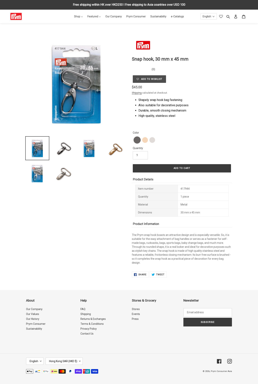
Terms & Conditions (92, 323)
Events (136, 314)
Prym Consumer (36, 323)
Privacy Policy (88, 328)
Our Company (34, 309)
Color (136, 132)
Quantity (138, 148)
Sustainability (34, 328)
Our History (32, 318)
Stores (136, 309)
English (34, 361)
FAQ (82, 309)
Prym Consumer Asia (221, 371)
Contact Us (86, 333)
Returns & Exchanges (93, 318)
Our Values (32, 314)
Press (135, 318)
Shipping (137, 92)
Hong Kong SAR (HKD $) (63, 361)
